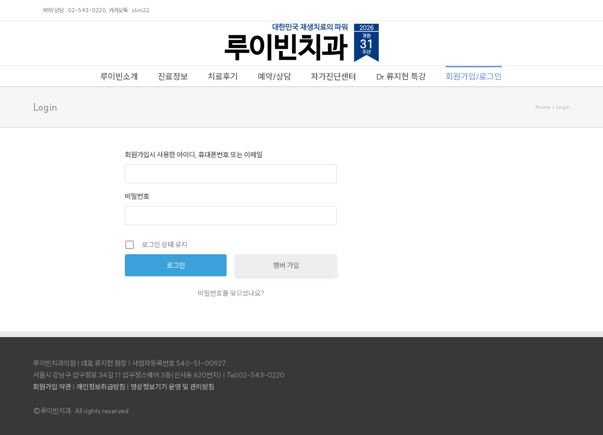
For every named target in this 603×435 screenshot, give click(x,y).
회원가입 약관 (52, 386)
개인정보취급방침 (100, 386)
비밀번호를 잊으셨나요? (231, 293)
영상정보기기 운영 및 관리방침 (172, 386)
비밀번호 (137, 196)
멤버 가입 (286, 265)
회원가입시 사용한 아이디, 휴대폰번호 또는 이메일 (193, 154)
